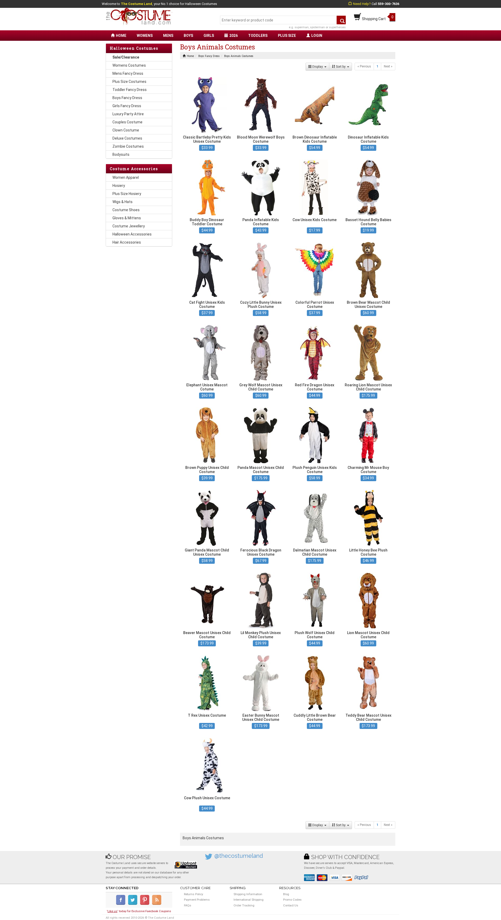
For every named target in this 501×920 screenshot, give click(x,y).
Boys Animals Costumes (238, 56)
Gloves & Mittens (126, 218)
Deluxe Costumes (127, 138)
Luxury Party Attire (128, 114)
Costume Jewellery (128, 226)
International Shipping (249, 899)
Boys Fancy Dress (127, 98)
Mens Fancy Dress (127, 73)
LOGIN (316, 35)
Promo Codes (292, 899)
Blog (286, 894)
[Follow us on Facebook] (121, 904)
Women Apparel (125, 177)
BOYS (188, 35)
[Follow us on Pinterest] (145, 904)
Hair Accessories (126, 242)
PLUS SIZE (287, 35)
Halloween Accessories (132, 234)
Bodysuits (120, 154)
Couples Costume (127, 122)
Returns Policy (193, 894)
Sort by (341, 66)
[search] (341, 20)
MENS (168, 35)
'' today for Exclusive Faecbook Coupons (139, 911)
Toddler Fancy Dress (129, 90)
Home (190, 56)
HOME (121, 35)
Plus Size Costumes (129, 81)
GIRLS (209, 35)
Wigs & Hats (122, 202)
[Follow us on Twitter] (133, 904)
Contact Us (290, 905)
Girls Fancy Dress (126, 106)
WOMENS (145, 35)
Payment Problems (197, 899)
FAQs (187, 905)
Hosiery (118, 185)
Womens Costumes (129, 65)
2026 (233, 35)
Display (318, 66)
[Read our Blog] (157, 904)
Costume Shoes (126, 210)
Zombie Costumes (128, 146)
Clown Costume (125, 130)
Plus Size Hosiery (126, 194)
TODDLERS (257, 35)
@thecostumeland (238, 856)
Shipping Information (248, 894)
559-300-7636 (388, 4)
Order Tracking (244, 905)
